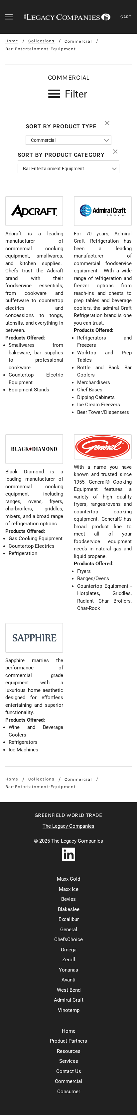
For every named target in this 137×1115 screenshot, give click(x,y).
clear (108, 123)
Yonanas (68, 970)
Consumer (68, 1092)
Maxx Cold (68, 879)
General (68, 930)
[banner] (67, 17)
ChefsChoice (68, 939)
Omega (68, 950)
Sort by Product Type (61, 126)
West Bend (68, 990)
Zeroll (68, 960)
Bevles (68, 899)
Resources (68, 1051)
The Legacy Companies (68, 826)
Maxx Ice (68, 889)
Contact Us (68, 1071)
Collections (41, 41)
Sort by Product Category (61, 154)
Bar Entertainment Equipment (53, 168)
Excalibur (69, 919)
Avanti (68, 980)
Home (11, 41)
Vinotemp (68, 1010)
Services (68, 1061)
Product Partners (68, 1041)
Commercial (78, 41)
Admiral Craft (68, 1000)
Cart (126, 16)
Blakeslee (68, 909)
